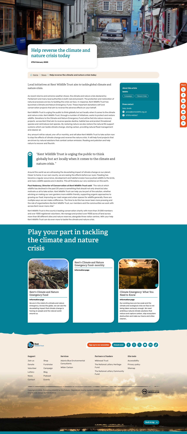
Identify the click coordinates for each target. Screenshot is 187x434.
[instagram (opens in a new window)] (134, 345)
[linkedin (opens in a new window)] (150, 345)
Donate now (118, 345)
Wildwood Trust (101, 360)
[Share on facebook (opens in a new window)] (183, 95)
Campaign (48, 368)
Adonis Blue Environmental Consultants (73, 362)
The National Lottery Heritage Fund (108, 366)
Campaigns (128, 96)
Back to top (149, 422)
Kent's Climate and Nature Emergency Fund (44, 293)
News (43, 75)
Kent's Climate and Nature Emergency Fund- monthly (89, 264)
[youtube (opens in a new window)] (145, 345)
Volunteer (32, 368)
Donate (31, 364)
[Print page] (183, 117)
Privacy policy (134, 364)
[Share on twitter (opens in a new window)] (183, 89)
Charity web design (36, 393)
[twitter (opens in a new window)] (139, 345)
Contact (31, 379)
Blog (46, 372)
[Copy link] (183, 106)
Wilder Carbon (67, 367)
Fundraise (48, 364)
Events (47, 379)
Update (125, 92)
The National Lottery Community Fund (109, 372)
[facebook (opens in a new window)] (128, 345)
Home (35, 75)
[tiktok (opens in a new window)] (156, 345)
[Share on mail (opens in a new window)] (183, 112)
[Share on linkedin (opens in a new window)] (183, 100)
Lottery (31, 372)
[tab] (35, 75)
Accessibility (133, 360)
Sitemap (131, 368)
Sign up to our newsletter (99, 345)
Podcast (47, 376)
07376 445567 (132, 115)
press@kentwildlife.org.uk (136, 112)
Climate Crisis (142, 96)
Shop (46, 360)
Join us (31, 360)
